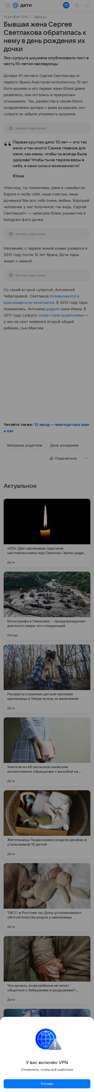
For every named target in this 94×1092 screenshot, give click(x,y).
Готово (47, 1084)
